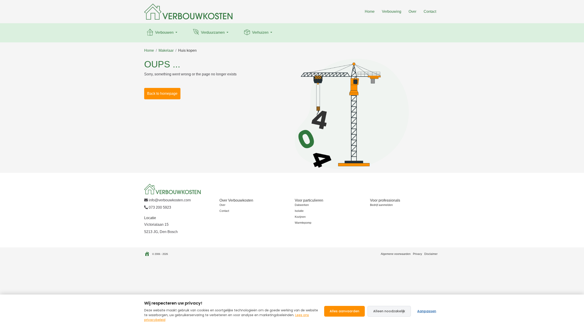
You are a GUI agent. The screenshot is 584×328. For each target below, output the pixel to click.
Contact (430, 11)
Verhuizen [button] (260, 32)
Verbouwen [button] (164, 32)
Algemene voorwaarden (396, 254)
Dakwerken (302, 205)
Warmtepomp (303, 222)
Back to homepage (162, 93)
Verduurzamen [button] (213, 32)
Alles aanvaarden (344, 311)
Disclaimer (431, 254)
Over (412, 11)
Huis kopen (187, 50)
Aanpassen (426, 311)
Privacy (417, 254)
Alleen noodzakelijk (389, 311)
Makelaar (166, 50)
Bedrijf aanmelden (381, 205)
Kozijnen (300, 216)
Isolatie (299, 211)
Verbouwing (391, 11)
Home (370, 11)
